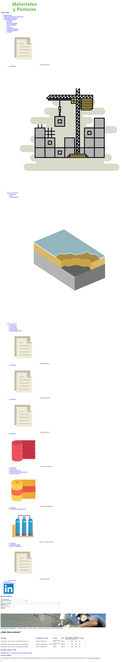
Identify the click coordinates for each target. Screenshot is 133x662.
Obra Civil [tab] (9, 22)
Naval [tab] (8, 26)
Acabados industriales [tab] (12, 30)
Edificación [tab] (9, 20)
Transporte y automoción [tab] (13, 29)
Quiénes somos (7, 18)
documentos (13, 66)
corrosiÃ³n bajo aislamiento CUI (18, 509)
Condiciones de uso (5, 652)
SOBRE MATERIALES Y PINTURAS (13, 16)
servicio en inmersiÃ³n (15, 470)
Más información (95, 658)
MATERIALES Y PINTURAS (8, 628)
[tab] (66, 596)
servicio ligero (13, 326)
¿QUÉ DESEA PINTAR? (10, 19)
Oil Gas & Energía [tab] (11, 25)
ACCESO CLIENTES (9, 583)
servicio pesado (13, 329)
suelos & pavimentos (15, 473)
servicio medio (13, 328)
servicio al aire (13, 469)
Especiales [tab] (9, 31)
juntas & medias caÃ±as (16, 330)
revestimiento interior (15, 544)
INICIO (8, 15)
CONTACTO (7, 581)
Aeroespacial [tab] (10, 27)
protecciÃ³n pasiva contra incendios (18, 472)
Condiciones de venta (16, 652)
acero (11, 195)
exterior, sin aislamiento (15, 546)
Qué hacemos (14, 18)
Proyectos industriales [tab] (12, 23)
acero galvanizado (14, 197)
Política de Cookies (27, 652)
